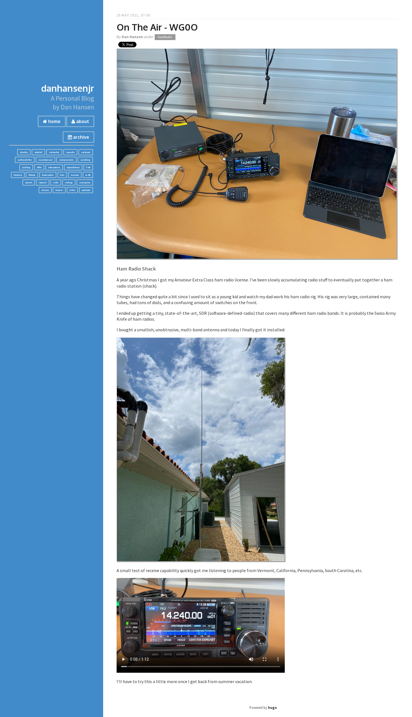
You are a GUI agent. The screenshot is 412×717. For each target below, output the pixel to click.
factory (18, 175)
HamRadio (165, 37)
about (82, 121)
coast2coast (45, 159)
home (54, 121)
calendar (54, 152)
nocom (75, 175)
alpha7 (38, 152)
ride (55, 182)
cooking (85, 159)
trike (72, 190)
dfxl (39, 167)
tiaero (59, 190)
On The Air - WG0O (157, 27)
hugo (272, 707)
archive (80, 137)
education (54, 167)
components (66, 159)
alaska (24, 152)
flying (32, 175)
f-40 (88, 167)
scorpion (84, 182)
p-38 (87, 175)
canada (70, 152)
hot (62, 175)
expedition (73, 167)
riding (69, 182)
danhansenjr (67, 88)
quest (28, 182)
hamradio (48, 175)
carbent (85, 152)
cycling (26, 167)
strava (45, 190)
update (86, 190)
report (43, 182)
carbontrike (25, 159)
